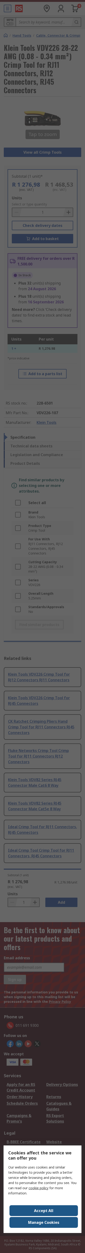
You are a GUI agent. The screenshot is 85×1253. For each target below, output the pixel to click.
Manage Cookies (43, 1222)
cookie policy (38, 1188)
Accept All (43, 1210)
